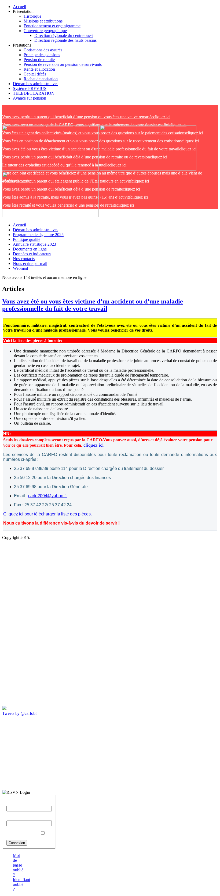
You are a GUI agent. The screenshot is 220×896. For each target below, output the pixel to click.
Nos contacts (24, 258)
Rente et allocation (39, 69)
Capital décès (35, 74)
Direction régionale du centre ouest (63, 35)
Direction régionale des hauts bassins (65, 40)
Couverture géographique (45, 30)
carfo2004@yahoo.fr (47, 495)
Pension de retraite (39, 59)
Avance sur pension (29, 98)
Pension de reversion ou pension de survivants (63, 64)
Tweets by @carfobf (19, 713)
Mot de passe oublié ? (18, 865)
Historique (32, 16)
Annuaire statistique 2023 (34, 244)
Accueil (19, 6)
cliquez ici (86, 117)
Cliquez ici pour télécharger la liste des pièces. (47, 514)
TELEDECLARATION (33, 93)
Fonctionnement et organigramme (52, 26)
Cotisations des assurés (43, 50)
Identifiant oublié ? (21, 884)
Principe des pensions (42, 54)
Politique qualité (26, 239)
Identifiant (15, 803)
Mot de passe (17, 818)
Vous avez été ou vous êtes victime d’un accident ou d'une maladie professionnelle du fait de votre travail (92, 305)
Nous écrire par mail (30, 263)
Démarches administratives (35, 83)
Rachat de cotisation (41, 79)
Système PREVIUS (29, 88)
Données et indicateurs (32, 254)
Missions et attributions (43, 21)
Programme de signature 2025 (38, 234)
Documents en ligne (30, 249)
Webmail (20, 268)
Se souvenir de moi (22, 833)
